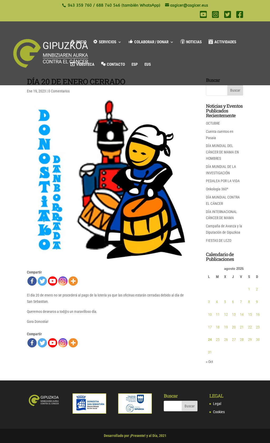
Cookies (219, 412)
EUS (147, 65)
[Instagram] (63, 281)
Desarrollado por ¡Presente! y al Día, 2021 (135, 435)
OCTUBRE (213, 123)
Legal (217, 404)
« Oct (209, 362)
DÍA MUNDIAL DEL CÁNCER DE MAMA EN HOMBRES (222, 152)
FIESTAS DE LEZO (218, 240)
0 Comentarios (59, 91)
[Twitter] (42, 281)
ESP (135, 65)
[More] (73, 281)
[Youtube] (52, 281)
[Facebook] (32, 281)
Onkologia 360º (217, 189)
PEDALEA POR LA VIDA (223, 181)
